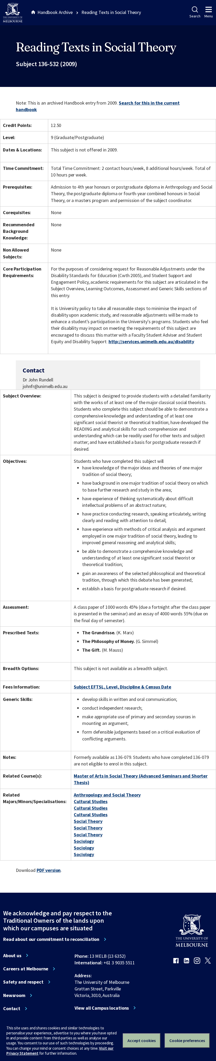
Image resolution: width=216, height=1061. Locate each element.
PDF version (49, 870)
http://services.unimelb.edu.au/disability (151, 341)
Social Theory (88, 821)
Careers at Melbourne (25, 969)
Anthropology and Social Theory (107, 795)
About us (12, 956)
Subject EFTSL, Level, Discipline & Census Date (122, 687)
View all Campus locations (102, 1008)
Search (194, 16)
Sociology (84, 841)
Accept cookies (141, 1040)
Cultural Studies (90, 801)
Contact (11, 1008)
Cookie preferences (187, 1040)
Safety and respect (23, 982)
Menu (208, 16)
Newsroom (14, 995)
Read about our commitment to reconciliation (51, 939)
